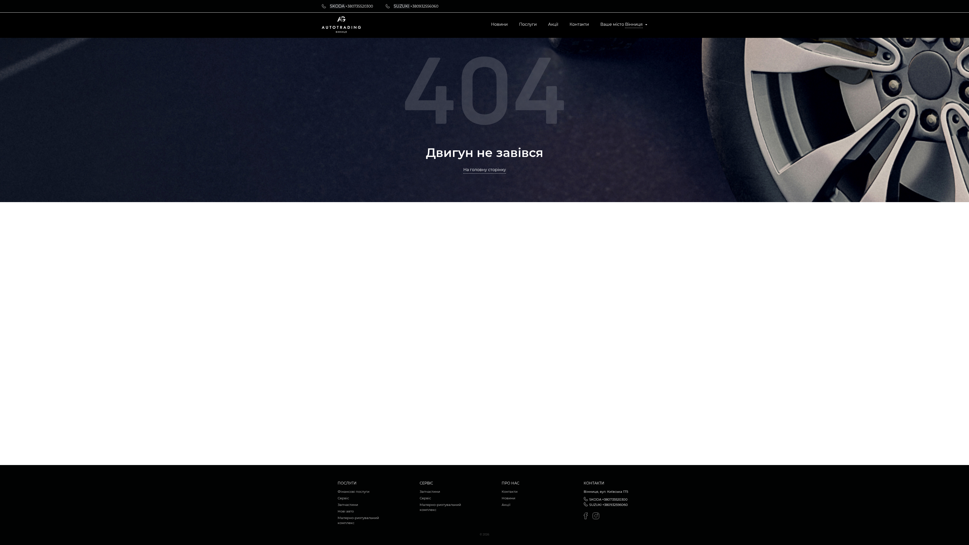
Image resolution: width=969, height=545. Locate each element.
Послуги (528, 24)
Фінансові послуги (353, 491)
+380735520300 (359, 6)
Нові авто (346, 511)
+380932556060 (424, 6)
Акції (553, 24)
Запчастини (348, 505)
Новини (499, 24)
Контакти (579, 24)
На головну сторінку (484, 169)
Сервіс (343, 498)
